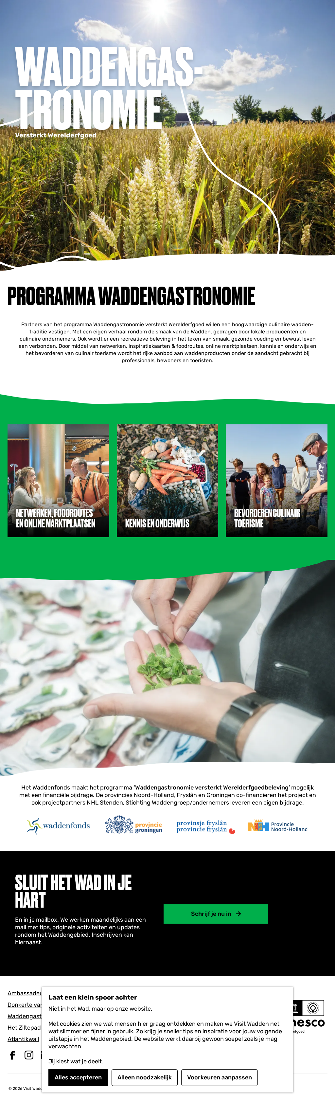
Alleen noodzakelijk (144, 1077)
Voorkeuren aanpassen (219, 1077)
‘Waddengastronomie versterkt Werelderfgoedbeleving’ (211, 787)
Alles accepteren (78, 1077)
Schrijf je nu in (211, 913)
